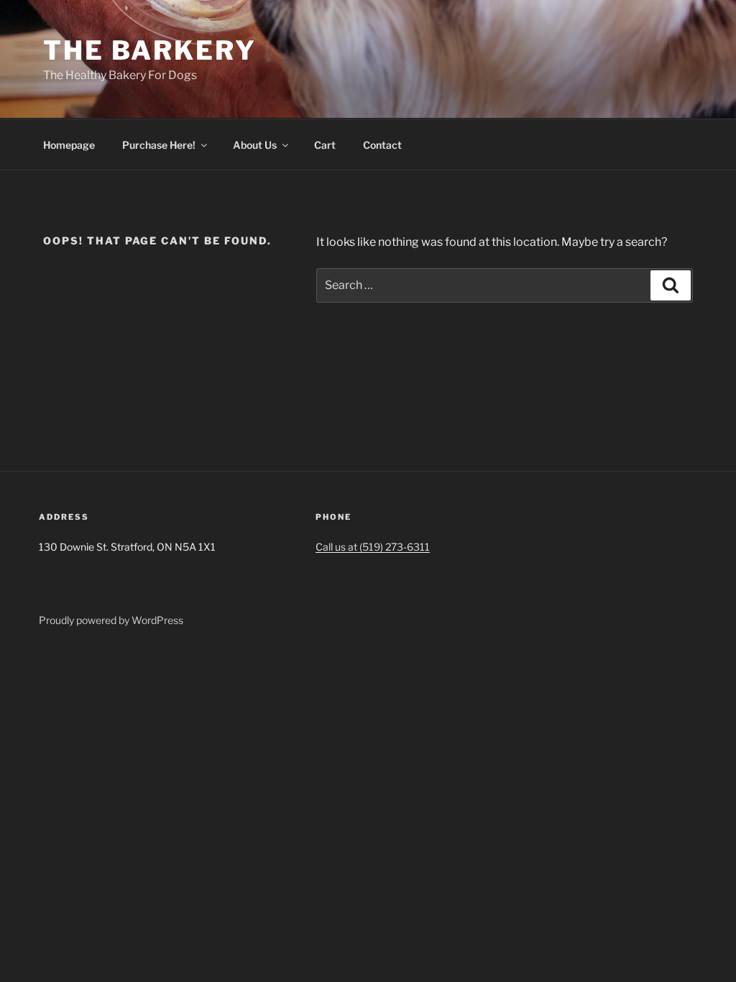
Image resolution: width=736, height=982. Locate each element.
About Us (255, 145)
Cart (325, 145)
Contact (382, 145)
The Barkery (150, 50)
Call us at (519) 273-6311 (373, 547)
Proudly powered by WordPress (111, 620)
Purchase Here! (159, 145)
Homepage (69, 145)
